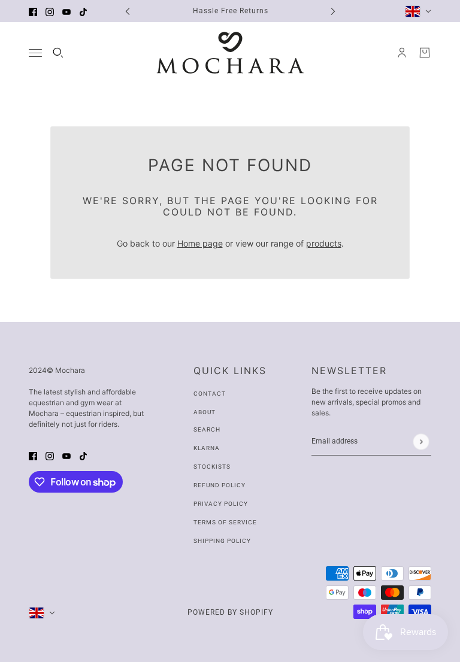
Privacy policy (220, 503)
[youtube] (66, 11)
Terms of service (225, 522)
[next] (333, 11)
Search (206, 429)
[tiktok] (83, 11)
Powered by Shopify (230, 612)
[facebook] (33, 11)
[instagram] (50, 11)
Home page (200, 243)
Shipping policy (222, 541)
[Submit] (421, 441)
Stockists (212, 466)
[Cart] (424, 52)
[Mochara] (230, 53)
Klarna (206, 448)
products (323, 243)
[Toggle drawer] (35, 53)
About (204, 412)
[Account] (401, 52)
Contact (209, 393)
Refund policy (219, 485)
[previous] (127, 11)
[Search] (58, 52)
